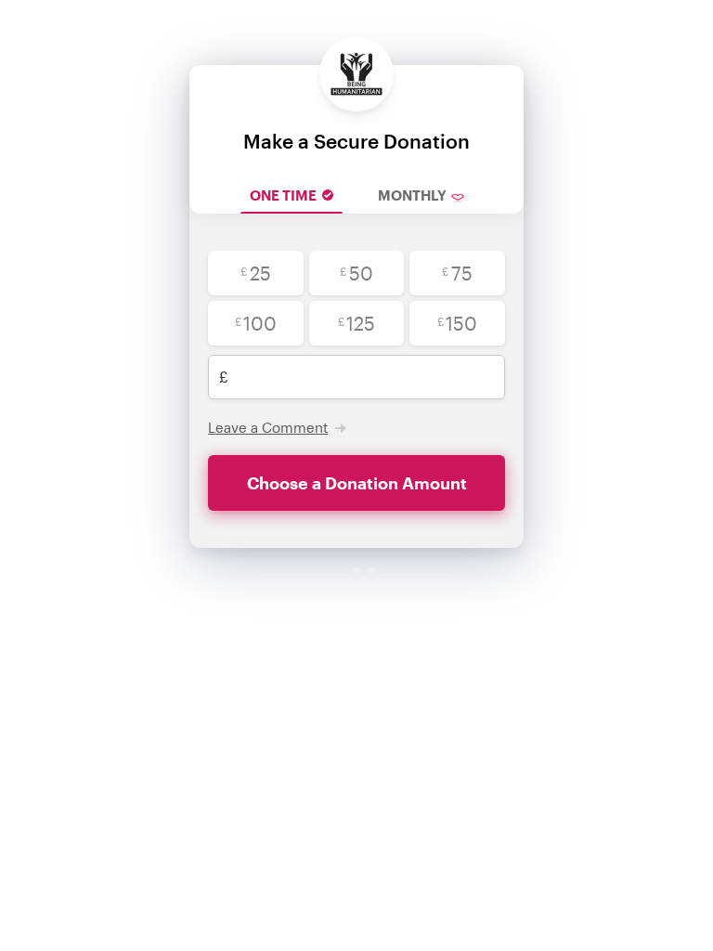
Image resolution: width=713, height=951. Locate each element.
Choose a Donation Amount (357, 483)
